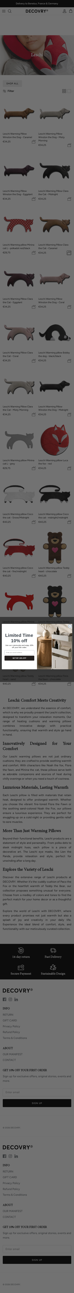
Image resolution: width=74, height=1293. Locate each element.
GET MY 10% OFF (19, 658)
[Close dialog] (69, 626)
